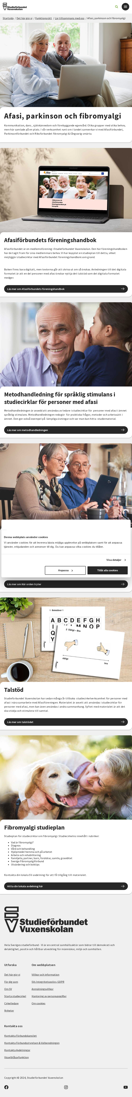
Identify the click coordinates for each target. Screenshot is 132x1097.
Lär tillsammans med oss (69, 18)
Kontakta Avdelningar (17, 1050)
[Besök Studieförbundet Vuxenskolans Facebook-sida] (6, 1088)
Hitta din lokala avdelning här (25, 886)
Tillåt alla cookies (107, 570)
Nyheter (9, 1010)
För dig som (11, 981)
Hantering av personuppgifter (49, 996)
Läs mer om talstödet (20, 722)
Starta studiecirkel (15, 996)
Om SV (8, 989)
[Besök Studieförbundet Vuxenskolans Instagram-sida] (66, 1088)
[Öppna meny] (125, 6)
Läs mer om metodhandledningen (27, 430)
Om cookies (38, 1003)
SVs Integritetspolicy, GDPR (48, 981)
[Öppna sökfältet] (116, 7)
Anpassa (63, 570)
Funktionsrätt (43, 18)
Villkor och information (45, 974)
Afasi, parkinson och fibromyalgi (106, 18)
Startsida (8, 18)
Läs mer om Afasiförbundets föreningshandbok (35, 289)
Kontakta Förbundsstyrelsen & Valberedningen (31, 1043)
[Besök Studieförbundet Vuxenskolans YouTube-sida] (126, 1088)
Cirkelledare (11, 1003)
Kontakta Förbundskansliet (20, 1035)
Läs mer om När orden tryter (24, 584)
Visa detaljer (113, 559)
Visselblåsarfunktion (16, 1057)
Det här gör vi (24, 18)
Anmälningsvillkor (42, 989)
